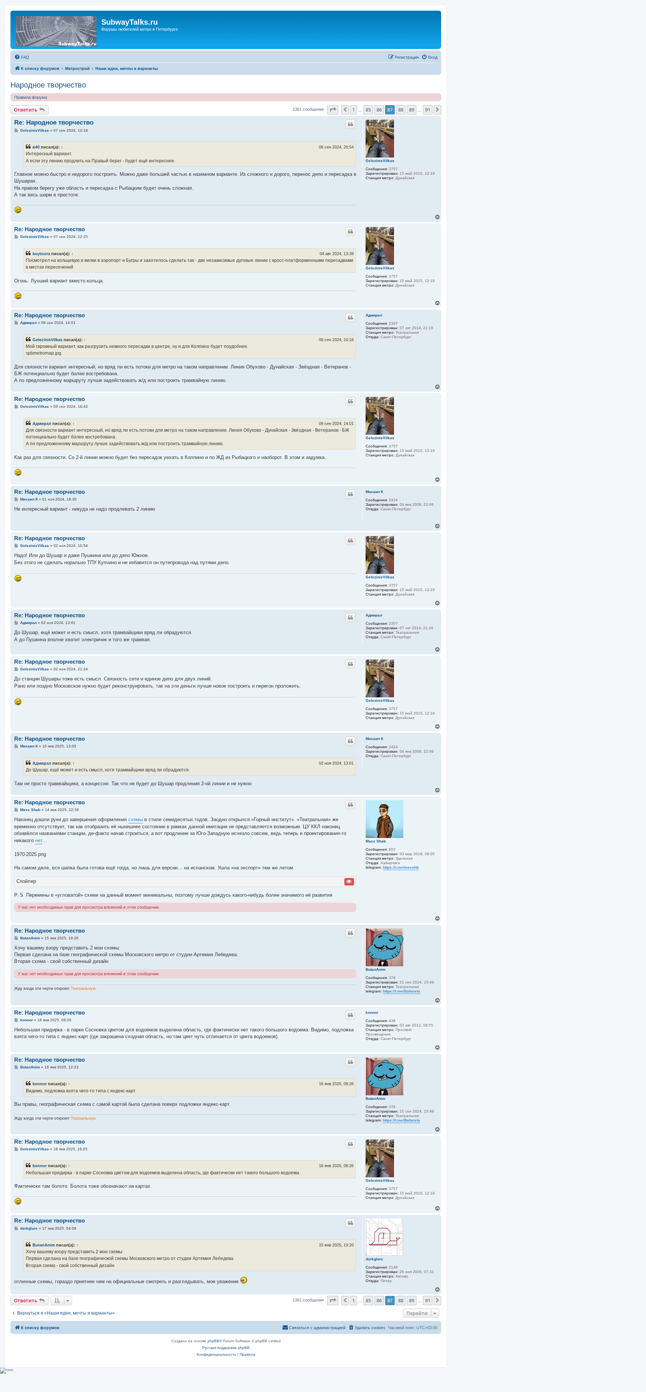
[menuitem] (21, 57)
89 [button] (411, 109)
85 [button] (368, 109)
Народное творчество (48, 85)
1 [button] (353, 109)
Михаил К (374, 492)
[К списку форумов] (56, 29)
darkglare (374, 1259)
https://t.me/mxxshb (401, 867)
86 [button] (379, 109)
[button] (332, 109)
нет (39, 840)
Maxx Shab (376, 841)
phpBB (213, 1341)
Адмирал (374, 315)
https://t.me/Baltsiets (401, 991)
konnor (372, 1012)
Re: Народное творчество (53, 122)
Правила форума (30, 97)
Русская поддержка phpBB (226, 1348)
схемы (135, 819)
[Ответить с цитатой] (350, 124)
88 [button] (400, 109)
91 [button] (427, 109)
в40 (36, 147)
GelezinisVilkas (380, 161)
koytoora (41, 253)
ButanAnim (375, 969)
